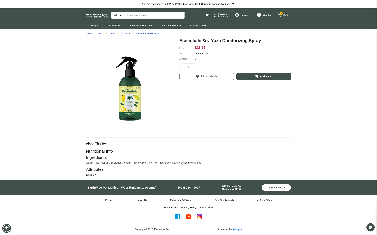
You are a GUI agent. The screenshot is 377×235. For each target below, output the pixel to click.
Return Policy (170, 207)
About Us (142, 200)
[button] (6, 228)
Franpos (237, 229)
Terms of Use (207, 207)
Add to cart (266, 76)
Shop (93, 25)
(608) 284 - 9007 (189, 187)
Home (89, 33)
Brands (113, 25)
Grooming (125, 33)
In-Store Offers (198, 25)
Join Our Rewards (171, 25)
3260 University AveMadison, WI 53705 (231, 187)
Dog (112, 33)
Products (110, 200)
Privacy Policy (188, 207)
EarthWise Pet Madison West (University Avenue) (121, 187)
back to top (278, 187)
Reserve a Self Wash (141, 25)
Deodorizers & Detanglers (148, 33)
